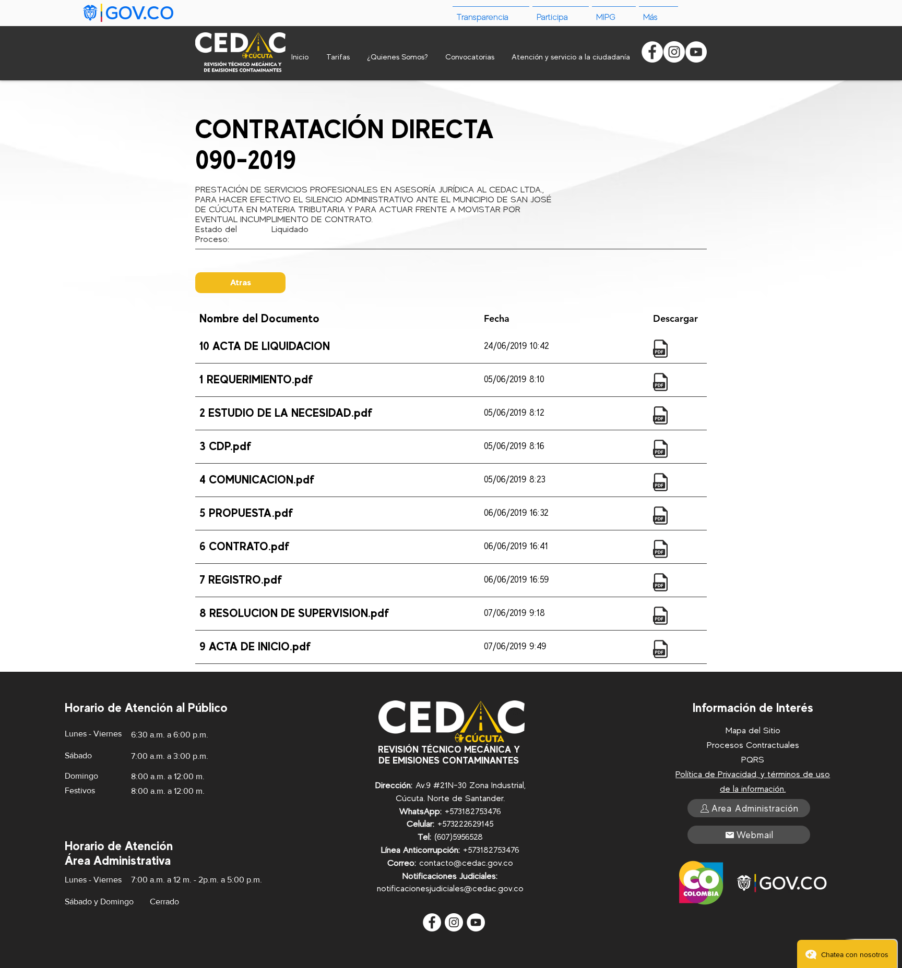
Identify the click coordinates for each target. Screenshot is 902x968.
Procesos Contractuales (753, 745)
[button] (658, 12)
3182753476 (479, 811)
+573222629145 (465, 824)
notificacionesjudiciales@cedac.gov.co (450, 888)
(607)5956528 (458, 837)
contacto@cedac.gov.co (466, 863)
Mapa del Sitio (753, 730)
